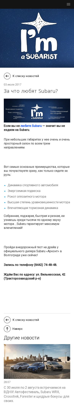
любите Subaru (31, 126)
